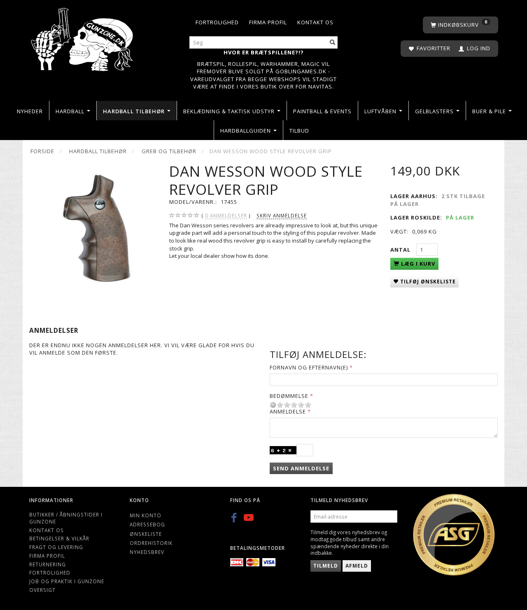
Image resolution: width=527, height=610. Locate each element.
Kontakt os (315, 22)
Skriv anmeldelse (282, 215)
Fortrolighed (217, 22)
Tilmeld (325, 565)
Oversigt (42, 590)
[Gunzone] (83, 37)
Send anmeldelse (301, 468)
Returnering (47, 564)
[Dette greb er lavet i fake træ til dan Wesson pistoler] (93, 226)
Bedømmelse (289, 396)
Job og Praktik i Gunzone (66, 581)
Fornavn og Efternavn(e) (309, 367)
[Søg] (333, 43)
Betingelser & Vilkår (59, 538)
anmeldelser (226, 215)
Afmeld (356, 565)
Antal (401, 249)
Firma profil (268, 22)
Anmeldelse (288, 411)
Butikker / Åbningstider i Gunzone (66, 518)
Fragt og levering (56, 547)
